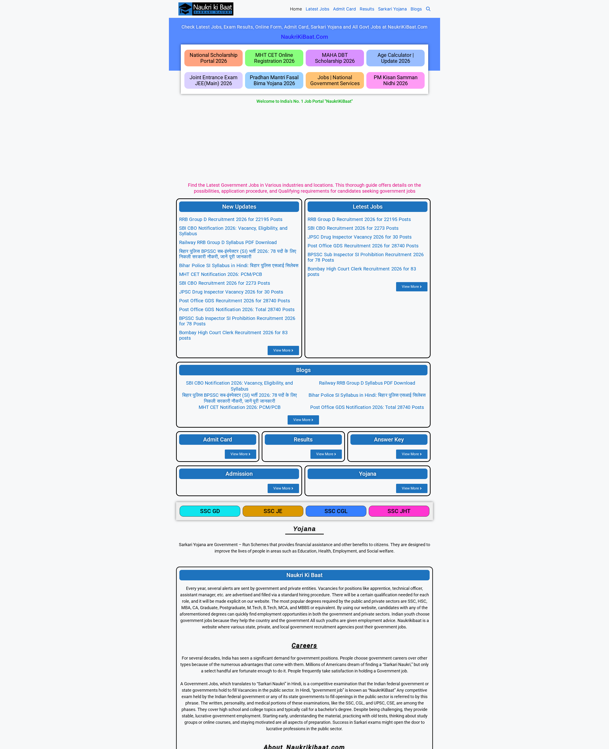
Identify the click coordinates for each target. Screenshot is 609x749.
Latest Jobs (317, 8)
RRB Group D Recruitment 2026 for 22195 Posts (230, 219)
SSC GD (210, 511)
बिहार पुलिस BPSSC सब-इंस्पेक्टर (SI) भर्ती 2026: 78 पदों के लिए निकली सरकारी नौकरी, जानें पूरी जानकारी (237, 253)
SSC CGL (336, 511)
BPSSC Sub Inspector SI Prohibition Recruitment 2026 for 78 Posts (237, 321)
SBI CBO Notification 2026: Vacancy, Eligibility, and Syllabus (233, 230)
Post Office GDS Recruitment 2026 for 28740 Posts (234, 301)
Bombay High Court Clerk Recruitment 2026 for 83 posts (233, 335)
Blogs (416, 8)
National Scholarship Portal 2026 (213, 58)
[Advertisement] (304, 142)
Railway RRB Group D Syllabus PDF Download (228, 242)
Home (296, 8)
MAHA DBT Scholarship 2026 (335, 58)
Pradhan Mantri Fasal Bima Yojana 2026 (274, 80)
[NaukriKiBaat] (205, 9)
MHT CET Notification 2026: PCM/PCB (220, 274)
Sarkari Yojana (392, 8)
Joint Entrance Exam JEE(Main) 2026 (213, 80)
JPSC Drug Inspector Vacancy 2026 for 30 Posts (231, 292)
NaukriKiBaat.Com (304, 37)
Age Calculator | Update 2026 (396, 58)
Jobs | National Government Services (335, 80)
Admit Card (344, 8)
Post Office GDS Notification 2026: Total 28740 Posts (237, 309)
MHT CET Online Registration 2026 (274, 58)
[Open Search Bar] (428, 9)
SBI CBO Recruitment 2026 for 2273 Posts (224, 283)
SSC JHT (399, 511)
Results (367, 8)
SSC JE (273, 511)
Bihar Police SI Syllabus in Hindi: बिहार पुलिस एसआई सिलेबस (238, 265)
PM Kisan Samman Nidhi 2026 (395, 80)
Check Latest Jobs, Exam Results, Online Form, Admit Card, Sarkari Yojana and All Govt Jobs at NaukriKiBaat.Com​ (305, 27)
